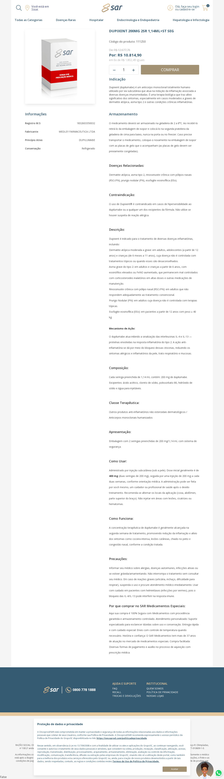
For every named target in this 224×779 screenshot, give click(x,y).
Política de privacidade (162, 692)
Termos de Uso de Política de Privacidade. (136, 761)
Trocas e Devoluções (126, 695)
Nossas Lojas (155, 695)
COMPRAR (170, 69)
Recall (116, 692)
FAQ (114, 688)
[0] (205, 10)
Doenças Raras (66, 20)
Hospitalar (96, 20)
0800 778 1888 (84, 689)
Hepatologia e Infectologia (191, 20)
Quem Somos (154, 688)
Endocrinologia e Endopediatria (138, 20)
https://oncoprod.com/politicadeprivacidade (122, 738)
